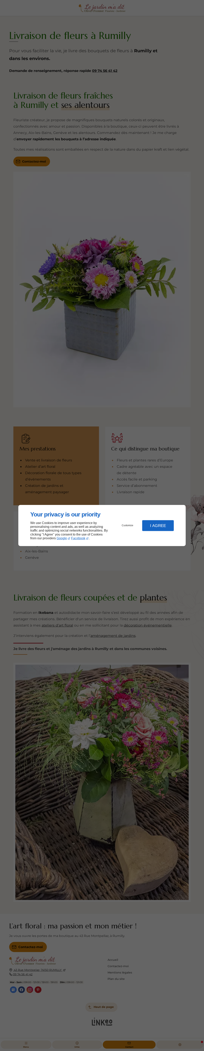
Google (62, 538)
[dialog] (102, 525)
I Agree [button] (158, 525)
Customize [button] (127, 525)
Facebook (78, 538)
